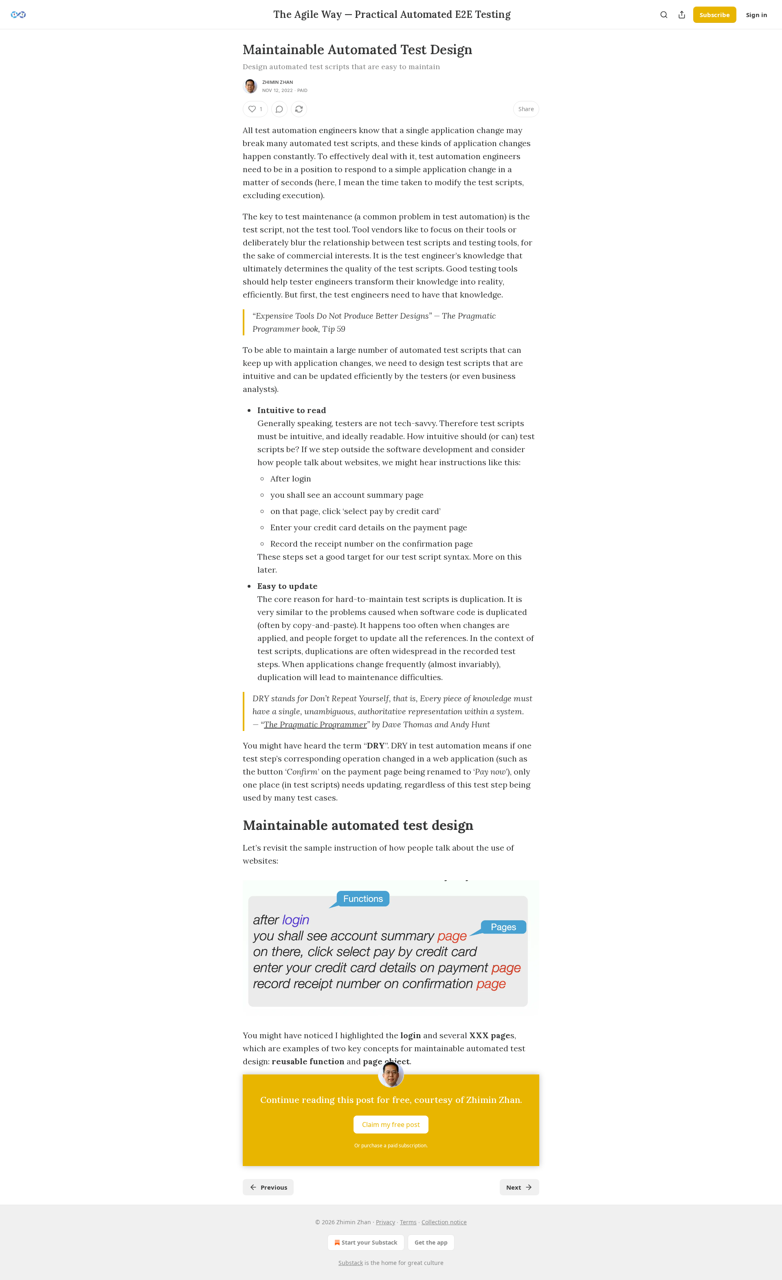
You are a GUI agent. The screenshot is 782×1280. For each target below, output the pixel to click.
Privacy (385, 1222)
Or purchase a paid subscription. (391, 1145)
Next (513, 1187)
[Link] (231, 824)
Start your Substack (370, 1242)
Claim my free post (391, 1124)
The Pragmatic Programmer (315, 724)
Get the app (431, 1242)
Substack (350, 1263)
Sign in (756, 15)
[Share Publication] (682, 15)
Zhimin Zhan (277, 82)
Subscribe (715, 15)
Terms (408, 1222)
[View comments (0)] (279, 109)
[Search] (664, 15)
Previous (274, 1187)
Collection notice (444, 1222)
